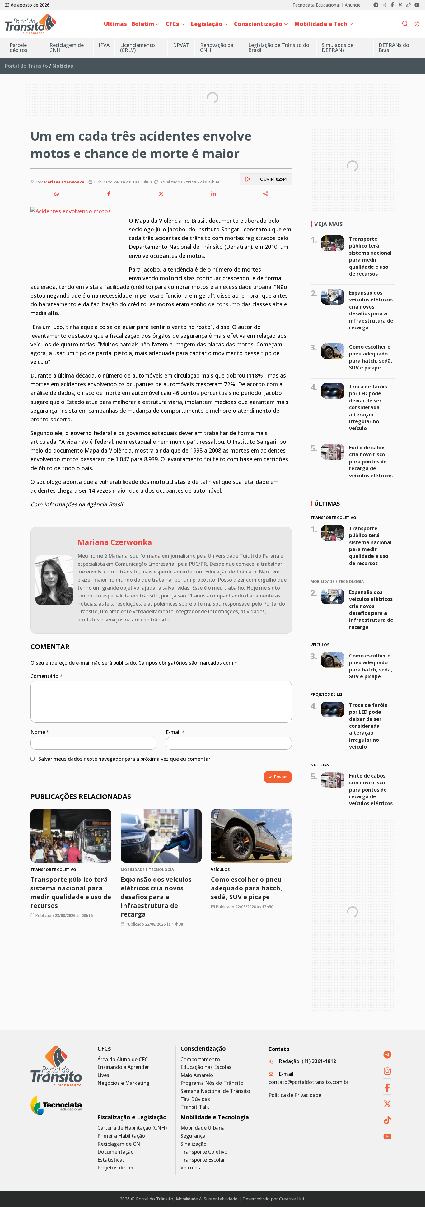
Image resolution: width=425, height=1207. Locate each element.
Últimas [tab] (327, 503)
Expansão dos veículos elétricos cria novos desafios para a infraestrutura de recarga (156, 896)
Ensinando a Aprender (123, 1067)
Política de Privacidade (295, 1095)
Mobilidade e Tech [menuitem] (321, 23)
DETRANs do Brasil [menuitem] (394, 47)
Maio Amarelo (196, 1075)
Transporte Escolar (202, 1160)
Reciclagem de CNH (120, 1144)
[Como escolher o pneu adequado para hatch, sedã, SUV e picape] (251, 836)
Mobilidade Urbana (202, 1128)
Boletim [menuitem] (143, 23)
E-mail (175, 732)
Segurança (192, 1136)
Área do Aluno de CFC (122, 1059)
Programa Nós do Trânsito (212, 1083)
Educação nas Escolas (205, 1067)
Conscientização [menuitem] (258, 23)
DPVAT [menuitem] (181, 45)
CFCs (104, 1048)
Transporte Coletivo (203, 1152)
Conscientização (203, 1048)
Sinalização (193, 1144)
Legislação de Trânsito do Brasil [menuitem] (278, 47)
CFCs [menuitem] (172, 23)
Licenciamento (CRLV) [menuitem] (137, 47)
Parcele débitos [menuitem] (18, 47)
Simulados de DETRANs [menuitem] (337, 47)
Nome (39, 732)
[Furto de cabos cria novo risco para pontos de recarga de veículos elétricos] (332, 452)
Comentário (46, 676)
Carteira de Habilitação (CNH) (132, 1128)
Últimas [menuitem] (115, 23)
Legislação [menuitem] (206, 23)
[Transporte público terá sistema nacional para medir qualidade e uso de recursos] (70, 836)
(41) (319, 1061)
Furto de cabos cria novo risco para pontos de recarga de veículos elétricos (371, 461)
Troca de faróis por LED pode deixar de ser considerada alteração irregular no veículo (368, 407)
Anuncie (353, 5)
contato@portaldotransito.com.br (308, 1082)
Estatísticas (111, 1160)
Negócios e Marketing (123, 1083)
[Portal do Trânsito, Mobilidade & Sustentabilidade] (56, 1066)
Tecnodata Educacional (316, 5)
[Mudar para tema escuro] (417, 24)
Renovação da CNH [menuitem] (216, 47)
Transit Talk (194, 1107)
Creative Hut (292, 1199)
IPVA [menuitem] (104, 45)
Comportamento (200, 1059)
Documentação (115, 1152)
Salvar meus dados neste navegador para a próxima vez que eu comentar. (125, 758)
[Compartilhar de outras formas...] (265, 193)
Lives (103, 1075)
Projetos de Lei (115, 1168)
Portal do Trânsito (26, 66)
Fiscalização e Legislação (132, 1117)
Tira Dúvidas (195, 1099)
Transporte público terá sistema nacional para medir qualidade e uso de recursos (70, 892)
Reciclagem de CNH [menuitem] (66, 47)
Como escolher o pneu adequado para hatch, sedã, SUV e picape (246, 888)
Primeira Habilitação (121, 1136)
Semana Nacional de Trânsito (215, 1091)
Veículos (190, 1168)
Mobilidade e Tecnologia (214, 1117)
